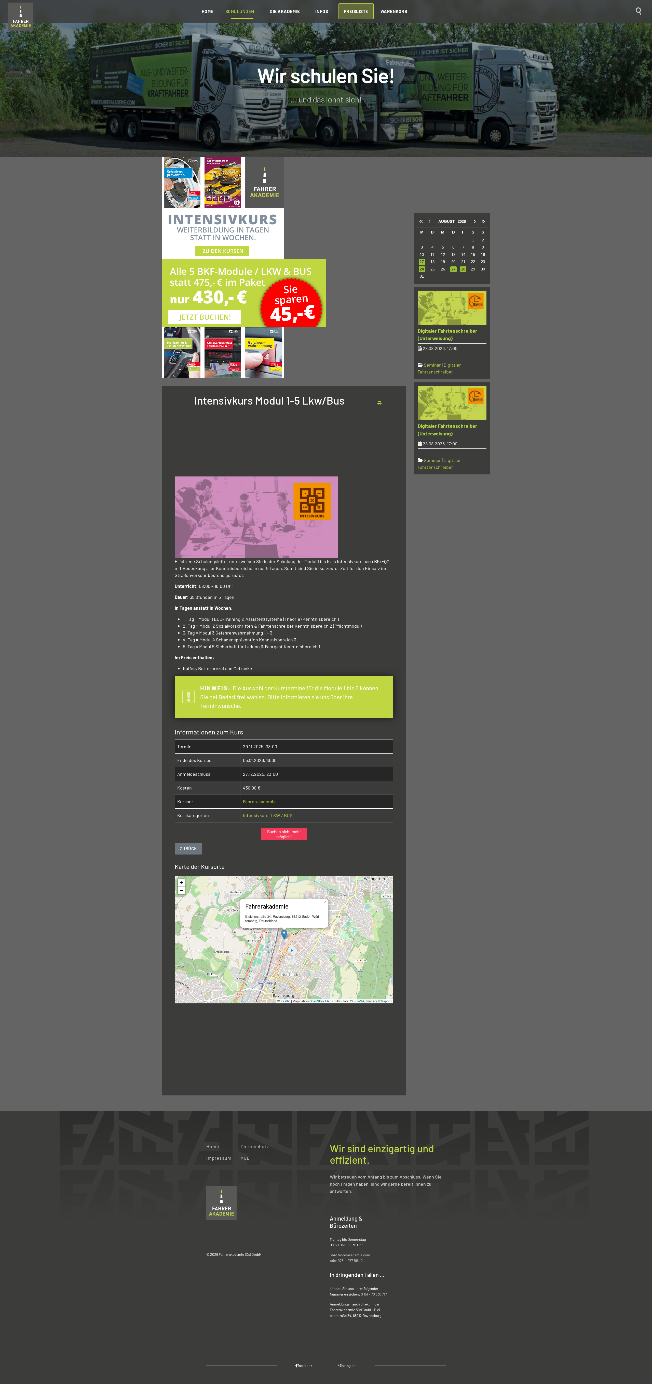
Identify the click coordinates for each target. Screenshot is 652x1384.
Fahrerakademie (259, 801)
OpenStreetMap (320, 1001)
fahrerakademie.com (354, 1255)
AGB (245, 1158)
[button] (284, 934)
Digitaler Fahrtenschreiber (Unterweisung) (447, 334)
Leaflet (285, 1001)
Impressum (219, 1158)
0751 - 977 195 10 (350, 1260)
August (448, 221)
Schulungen (239, 11)
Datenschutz (255, 1146)
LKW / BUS (282, 815)
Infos (321, 11)
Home (207, 11)
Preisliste (356, 11)
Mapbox (386, 1001)
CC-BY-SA (357, 1001)
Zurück (188, 848)
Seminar (432, 365)
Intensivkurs (255, 815)
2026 (462, 221)
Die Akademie (285, 11)
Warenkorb (394, 11)
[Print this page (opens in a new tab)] (379, 403)
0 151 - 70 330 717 (374, 1294)
